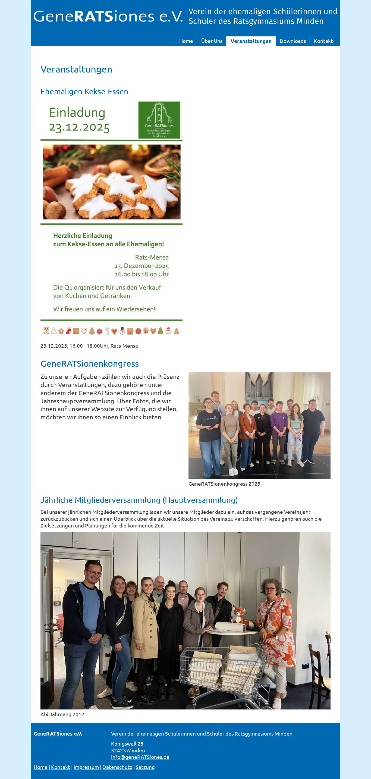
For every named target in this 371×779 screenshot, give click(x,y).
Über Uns (211, 40)
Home (186, 40)
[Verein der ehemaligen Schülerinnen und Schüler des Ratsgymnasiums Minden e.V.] (108, 19)
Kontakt (323, 40)
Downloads (293, 40)
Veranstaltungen (251, 40)
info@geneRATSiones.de (140, 756)
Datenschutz (117, 767)
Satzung (145, 767)
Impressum (86, 767)
